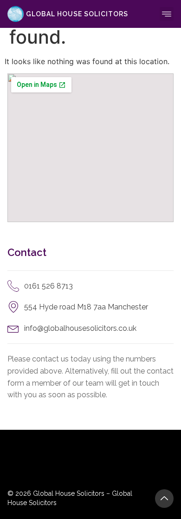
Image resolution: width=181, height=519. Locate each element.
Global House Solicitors (77, 14)
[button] (167, 14)
